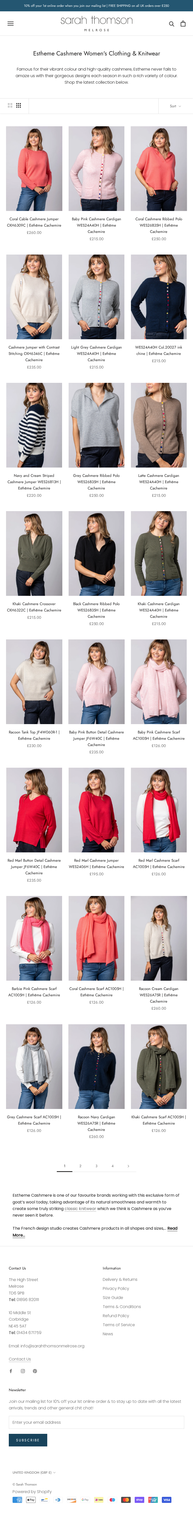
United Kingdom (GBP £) (32, 1472)
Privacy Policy (116, 1288)
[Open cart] (183, 23)
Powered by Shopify (32, 1492)
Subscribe (28, 1440)
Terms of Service (119, 1325)
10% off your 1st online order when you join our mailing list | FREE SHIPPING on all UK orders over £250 (96, 5)
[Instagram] (23, 1371)
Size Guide (113, 1298)
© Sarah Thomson (25, 1484)
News (108, 1334)
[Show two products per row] (10, 105)
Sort (173, 106)
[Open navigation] (11, 23)
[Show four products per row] (18, 105)
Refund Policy (116, 1316)
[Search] (171, 23)
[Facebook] (11, 1371)
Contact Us (20, 1359)
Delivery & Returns (120, 1279)
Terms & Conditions (122, 1307)
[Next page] (128, 1166)
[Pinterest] (35, 1371)
